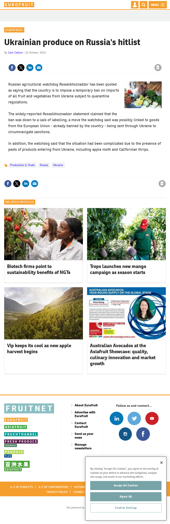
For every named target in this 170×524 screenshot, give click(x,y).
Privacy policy (57, 492)
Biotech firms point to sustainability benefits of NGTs (38, 269)
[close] (161, 59)
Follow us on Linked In (116, 418)
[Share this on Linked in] (30, 67)
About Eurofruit (86, 405)
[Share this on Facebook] (12, 67)
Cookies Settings (126, 508)
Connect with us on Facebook (143, 434)
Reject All (126, 496)
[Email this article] (38, 67)
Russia (44, 165)
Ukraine (58, 165)
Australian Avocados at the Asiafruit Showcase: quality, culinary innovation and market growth (122, 354)
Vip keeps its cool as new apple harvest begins (39, 348)
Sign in (108, 59)
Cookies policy (84, 492)
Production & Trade (22, 165)
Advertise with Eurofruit (85, 414)
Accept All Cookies (126, 485)
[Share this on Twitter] (21, 67)
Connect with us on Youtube (152, 418)
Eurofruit (14, 30)
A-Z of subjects (21, 487)
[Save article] (158, 67)
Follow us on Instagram (125, 434)
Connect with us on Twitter (134, 418)
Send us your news (84, 436)
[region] (126, 488)
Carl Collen (15, 52)
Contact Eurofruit (81, 425)
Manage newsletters (83, 446)
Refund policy (84, 487)
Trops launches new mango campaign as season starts (118, 269)
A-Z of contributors (54, 487)
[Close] (161, 462)
